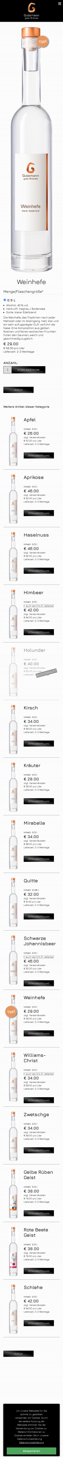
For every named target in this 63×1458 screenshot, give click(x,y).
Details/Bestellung (39, 455)
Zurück (18, 389)
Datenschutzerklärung (31, 1442)
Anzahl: (10, 362)
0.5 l (11, 300)
